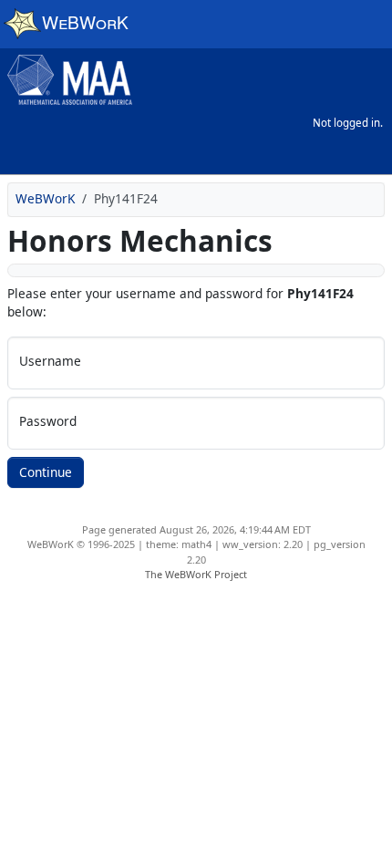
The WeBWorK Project (196, 574)
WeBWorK (45, 198)
